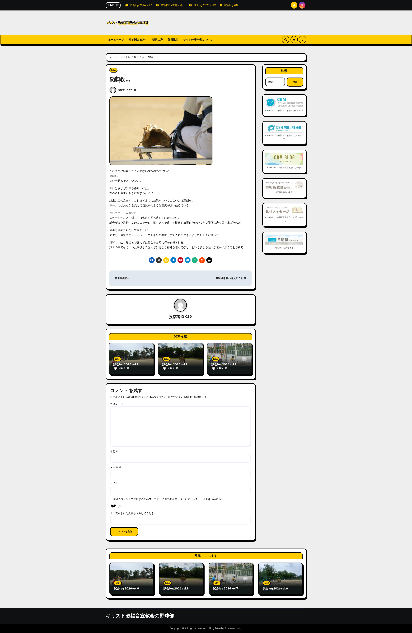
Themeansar (232, 628)
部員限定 (173, 39)
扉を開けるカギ (138, 39)
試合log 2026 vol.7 (223, 364)
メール (115, 467)
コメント (117, 404)
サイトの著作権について (198, 39)
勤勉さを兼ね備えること (230, 278)
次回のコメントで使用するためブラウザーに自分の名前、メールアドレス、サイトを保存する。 (168, 499)
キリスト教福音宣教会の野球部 (127, 22)
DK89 (129, 89)
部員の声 (157, 39)
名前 (114, 451)
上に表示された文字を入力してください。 (134, 513)
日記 (113, 70)
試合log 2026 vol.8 (174, 364)
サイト (114, 483)
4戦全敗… (123, 278)
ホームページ (116, 39)
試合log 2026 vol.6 (275, 588)
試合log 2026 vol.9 (125, 364)
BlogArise (215, 628)
